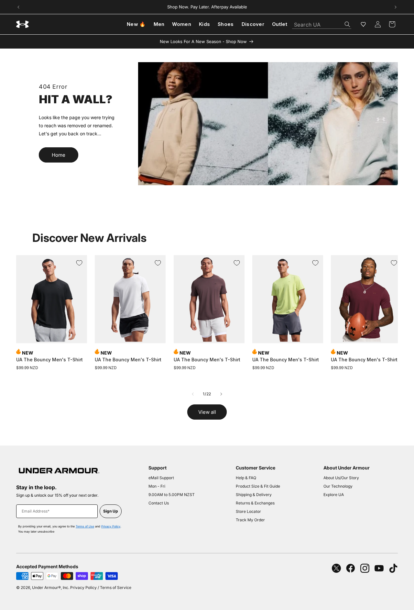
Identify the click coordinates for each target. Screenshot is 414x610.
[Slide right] (221, 394)
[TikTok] (393, 568)
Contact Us (158, 503)
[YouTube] (379, 568)
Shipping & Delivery (254, 494)
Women (181, 24)
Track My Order (250, 519)
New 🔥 (136, 24)
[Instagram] (364, 568)
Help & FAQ (246, 477)
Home (58, 155)
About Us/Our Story (341, 477)
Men (159, 24)
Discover (253, 24)
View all (207, 412)
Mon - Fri (156, 486)
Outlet (279, 24)
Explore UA (333, 494)
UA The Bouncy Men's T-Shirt (49, 359)
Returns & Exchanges (255, 503)
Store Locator (248, 511)
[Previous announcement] (18, 7)
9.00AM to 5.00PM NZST (171, 494)
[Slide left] (193, 394)
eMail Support (161, 477)
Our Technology (338, 486)
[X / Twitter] (336, 568)
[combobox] (321, 22)
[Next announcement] (395, 7)
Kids (204, 24)
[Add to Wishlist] (79, 263)
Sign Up (110, 511)
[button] (392, 24)
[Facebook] (350, 568)
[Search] (347, 24)
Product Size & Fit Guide (258, 486)
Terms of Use (85, 526)
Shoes (226, 24)
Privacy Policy (110, 526)
